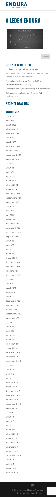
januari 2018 (11, 438)
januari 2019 (11, 386)
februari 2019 (12, 382)
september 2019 (13, 361)
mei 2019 (10, 373)
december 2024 (13, 146)
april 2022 (10, 249)
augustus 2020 (12, 318)
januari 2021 (11, 296)
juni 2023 (10, 206)
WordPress (36, 493)
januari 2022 (11, 258)
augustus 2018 (12, 408)
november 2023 (13, 193)
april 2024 (10, 176)
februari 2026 (12, 129)
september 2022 (13, 232)
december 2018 (13, 391)
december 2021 (13, 262)
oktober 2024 (12, 150)
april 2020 (10, 335)
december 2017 (13, 442)
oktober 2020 (12, 309)
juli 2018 (9, 412)
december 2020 (13, 301)
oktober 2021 (12, 270)
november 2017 (13, 446)
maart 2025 (11, 142)
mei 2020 (10, 331)
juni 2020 (10, 326)
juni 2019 (10, 369)
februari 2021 (12, 292)
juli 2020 (9, 322)
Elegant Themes (35, 490)
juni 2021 (10, 283)
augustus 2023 (12, 202)
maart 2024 (11, 180)
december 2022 (13, 223)
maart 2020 (11, 339)
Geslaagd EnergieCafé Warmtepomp (22, 69)
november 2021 (13, 266)
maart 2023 (11, 219)
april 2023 (10, 215)
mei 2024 (10, 172)
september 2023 (13, 197)
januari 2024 (11, 189)
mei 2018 (10, 421)
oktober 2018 (12, 399)
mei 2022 (10, 245)
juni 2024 (10, 167)
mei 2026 (10, 120)
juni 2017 (10, 459)
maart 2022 (11, 253)
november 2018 (13, 395)
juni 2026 (10, 116)
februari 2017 (12, 472)
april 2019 (10, 378)
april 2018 (10, 425)
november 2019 (13, 356)
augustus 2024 (12, 159)
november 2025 (13, 133)
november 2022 (13, 228)
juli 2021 (9, 279)
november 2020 (13, 305)
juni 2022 (10, 240)
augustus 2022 (12, 236)
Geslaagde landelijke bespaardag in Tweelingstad (28, 88)
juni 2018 (10, 416)
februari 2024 (12, 185)
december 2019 (13, 352)
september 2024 (13, 155)
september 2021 (13, 275)
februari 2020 (12, 343)
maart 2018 (11, 429)
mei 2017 (10, 464)
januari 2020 (11, 348)
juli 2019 (9, 365)
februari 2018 (12, 434)
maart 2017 (11, 468)
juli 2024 (9, 163)
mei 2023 (10, 210)
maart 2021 (11, 288)
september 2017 (13, 455)
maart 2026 (11, 124)
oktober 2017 (12, 451)
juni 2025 (10, 137)
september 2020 (13, 313)
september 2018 (13, 404)
